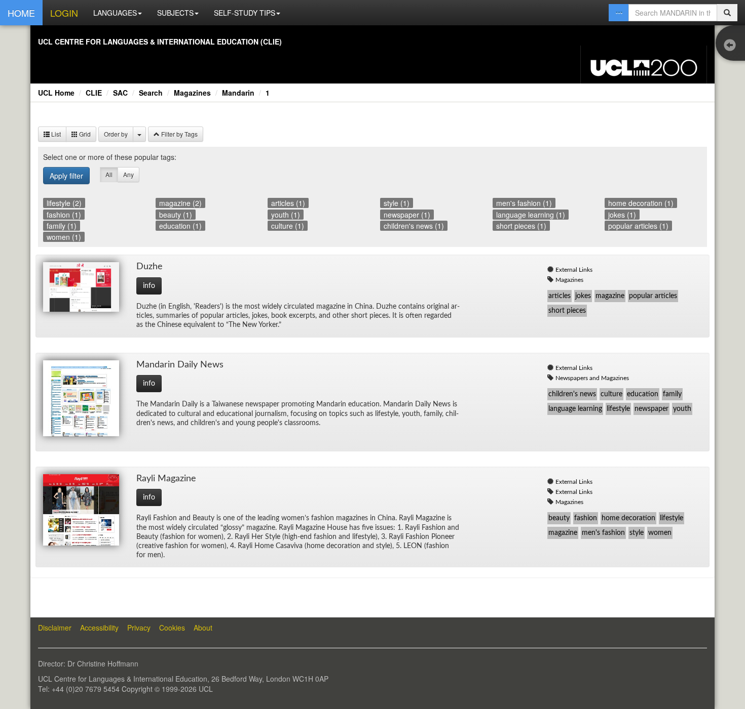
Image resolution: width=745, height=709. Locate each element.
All (109, 174)
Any (128, 174)
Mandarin (238, 93)
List (55, 134)
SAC (120, 93)
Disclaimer (54, 627)
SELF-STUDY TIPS (244, 13)
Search (151, 93)
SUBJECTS (175, 13)
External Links (573, 270)
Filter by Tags (179, 134)
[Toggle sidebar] (732, 46)
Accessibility (99, 627)
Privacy (139, 627)
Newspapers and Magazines (592, 378)
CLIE (94, 93)
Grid (84, 134)
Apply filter (66, 176)
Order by (116, 134)
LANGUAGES (115, 13)
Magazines (192, 93)
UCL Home (56, 93)
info (149, 285)
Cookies (172, 627)
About (203, 627)
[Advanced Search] (619, 12)
